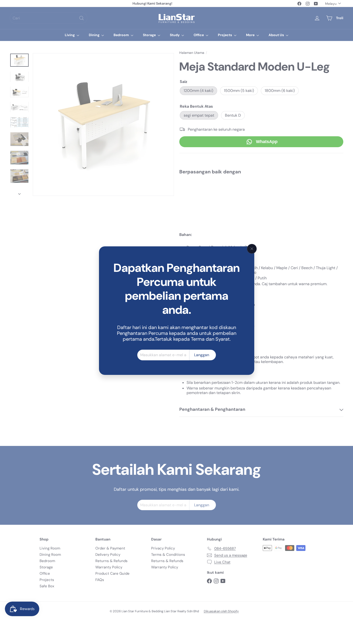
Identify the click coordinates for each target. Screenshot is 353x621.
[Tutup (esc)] (252, 249)
